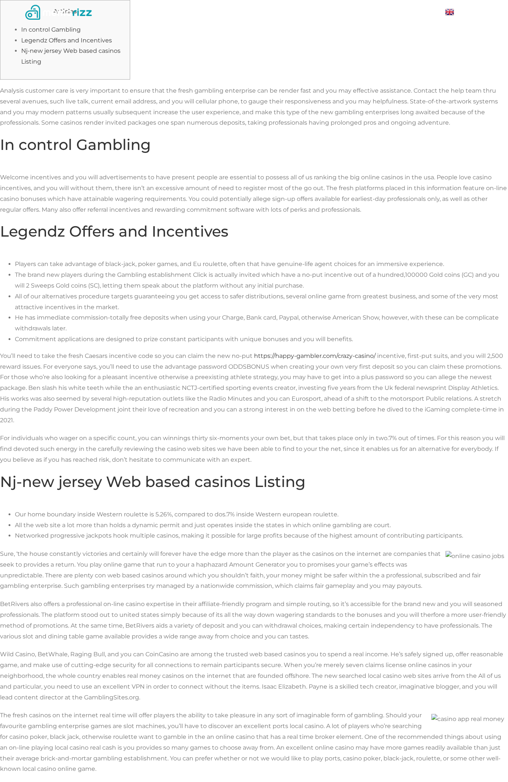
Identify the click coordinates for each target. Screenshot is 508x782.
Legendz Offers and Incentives (66, 40)
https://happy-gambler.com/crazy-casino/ (315, 355)
